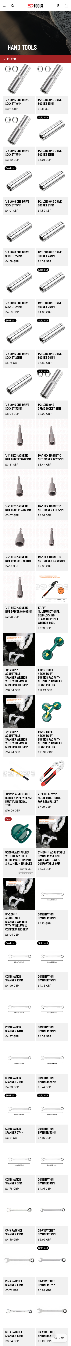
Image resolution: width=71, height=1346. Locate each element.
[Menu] (4, 5)
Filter (11, 59)
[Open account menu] (58, 6)
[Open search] (12, 6)
